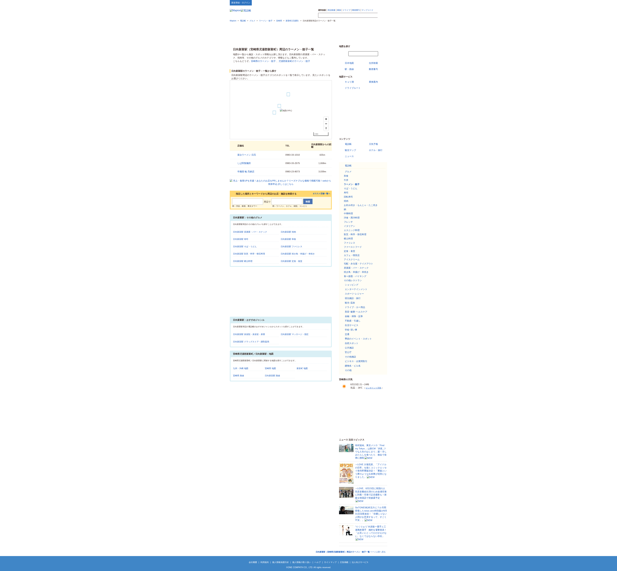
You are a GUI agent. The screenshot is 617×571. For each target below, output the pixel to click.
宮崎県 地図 (270, 368)
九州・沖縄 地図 (240, 368)
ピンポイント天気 (373, 388)
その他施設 (350, 356)
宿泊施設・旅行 (353, 298)
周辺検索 (331, 10)
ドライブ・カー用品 (355, 307)
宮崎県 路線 (238, 375)
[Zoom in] (326, 119)
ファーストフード (353, 247)
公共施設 (349, 347)
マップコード (367, 10)
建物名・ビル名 (353, 365)
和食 (346, 176)
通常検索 (322, 10)
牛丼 (346, 180)
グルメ (348, 171)
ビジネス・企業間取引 (356, 361)
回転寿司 (348, 196)
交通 (347, 334)
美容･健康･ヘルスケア (356, 311)
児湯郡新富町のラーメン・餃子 (294, 61)
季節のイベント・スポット (358, 338)
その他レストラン (353, 280)
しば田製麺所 (244, 163)
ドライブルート (353, 88)
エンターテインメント (356, 289)
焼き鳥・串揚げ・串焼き (356, 272)
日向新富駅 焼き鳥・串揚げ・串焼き (298, 254)
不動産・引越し (353, 320)
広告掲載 (344, 562)
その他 (348, 370)
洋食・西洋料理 (352, 217)
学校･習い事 (351, 329)
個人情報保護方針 (280, 562)
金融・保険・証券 (354, 316)
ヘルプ (372, 3)
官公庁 (348, 352)
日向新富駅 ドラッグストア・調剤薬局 (251, 341)
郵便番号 (356, 10)
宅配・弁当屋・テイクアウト (358, 263)
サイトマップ (382, 3)
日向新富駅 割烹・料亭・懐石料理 (249, 254)
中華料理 (348, 213)
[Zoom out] (326, 123)
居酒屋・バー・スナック (356, 268)
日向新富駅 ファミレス (291, 246)
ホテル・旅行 (375, 150)
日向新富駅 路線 (272, 375)
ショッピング (351, 284)
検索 (382, 15)
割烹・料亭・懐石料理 (355, 234)
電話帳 (348, 144)
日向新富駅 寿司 (240, 239)
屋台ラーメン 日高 (246, 155)
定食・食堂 (349, 251)
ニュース (349, 156)
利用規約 (264, 562)
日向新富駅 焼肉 (288, 232)
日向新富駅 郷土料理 (242, 261)
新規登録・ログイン (240, 2)
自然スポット (351, 343)
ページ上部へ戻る (351, 552)
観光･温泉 (350, 302)
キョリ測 (349, 82)
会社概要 (253, 562)
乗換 (339, 10)
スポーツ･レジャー (354, 293)
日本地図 (349, 63)
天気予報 (373, 144)
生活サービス (351, 325)
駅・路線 (349, 69)
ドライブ (346, 10)
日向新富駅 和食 (288, 239)
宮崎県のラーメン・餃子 (263, 61)
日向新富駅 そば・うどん (245, 246)
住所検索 (373, 63)
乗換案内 (373, 82)
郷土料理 (348, 238)
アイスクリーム (352, 259)
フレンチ (348, 222)
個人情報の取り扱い (301, 562)
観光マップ (350, 150)
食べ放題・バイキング (355, 276)
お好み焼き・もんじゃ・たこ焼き (361, 205)
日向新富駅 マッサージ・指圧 (294, 334)
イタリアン (349, 226)
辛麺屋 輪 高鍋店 (245, 171)
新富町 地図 (302, 368)
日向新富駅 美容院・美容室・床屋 (249, 334)
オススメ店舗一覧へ (321, 194)
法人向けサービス (360, 562)
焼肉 (346, 201)
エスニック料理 (352, 230)
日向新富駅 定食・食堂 (291, 261)
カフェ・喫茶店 (352, 255)
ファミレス (349, 242)
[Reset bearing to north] (326, 128)
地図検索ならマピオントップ (355, 3)
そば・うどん (350, 188)
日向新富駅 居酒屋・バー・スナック (250, 232)
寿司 (346, 192)
